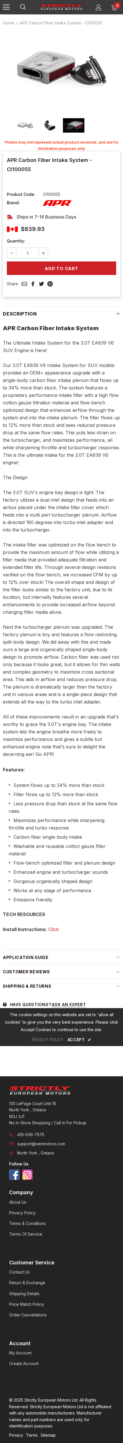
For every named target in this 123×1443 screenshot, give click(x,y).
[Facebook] (14, 1174)
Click (53, 929)
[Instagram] (27, 1174)
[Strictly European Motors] (61, 1090)
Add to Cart (61, 268)
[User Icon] (99, 7)
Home (8, 22)
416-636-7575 (30, 1134)
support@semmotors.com (41, 1143)
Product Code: (21, 194)
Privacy (16, 1435)
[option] (61, 70)
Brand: (13, 202)
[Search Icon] (28, 7)
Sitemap (48, 1435)
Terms (32, 1435)
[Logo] (61, 6)
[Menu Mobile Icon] (6, 7)
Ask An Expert (69, 1004)
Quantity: (16, 240)
